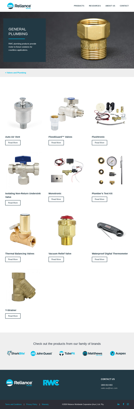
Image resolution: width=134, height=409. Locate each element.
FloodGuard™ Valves (60, 137)
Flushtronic (98, 137)
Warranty (45, 404)
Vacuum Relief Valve (60, 253)
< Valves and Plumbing (15, 73)
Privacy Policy (31, 404)
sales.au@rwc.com (109, 388)
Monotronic (55, 193)
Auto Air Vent (12, 137)
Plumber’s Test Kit (102, 193)
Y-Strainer (10, 310)
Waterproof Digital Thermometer (110, 253)
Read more (13, 142)
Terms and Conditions (13, 404)
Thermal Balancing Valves (19, 253)
